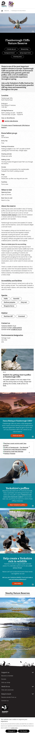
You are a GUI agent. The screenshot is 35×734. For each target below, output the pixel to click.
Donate (3, 679)
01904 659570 (17, 328)
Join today (17, 583)
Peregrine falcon (9, 306)
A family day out (11, 49)
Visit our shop (5, 682)
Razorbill (16, 298)
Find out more (17, 436)
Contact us (4, 700)
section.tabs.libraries (11, 121)
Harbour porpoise (9, 302)
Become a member (7, 676)
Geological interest (9, 53)
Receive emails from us (8, 697)
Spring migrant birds (25, 53)
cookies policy (14, 727)
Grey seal (24, 302)
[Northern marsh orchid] (17, 444)
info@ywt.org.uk (16, 329)
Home (2, 11)
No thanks (23, 731)
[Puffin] (17, 448)
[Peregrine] (17, 452)
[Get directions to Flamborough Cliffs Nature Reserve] (17, 127)
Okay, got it (11, 731)
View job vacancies (7, 690)
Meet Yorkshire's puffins (17, 505)
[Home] (7, 4)
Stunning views (17, 56)
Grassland (21, 316)
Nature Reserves (7, 10)
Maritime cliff (8, 316)
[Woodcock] (17, 450)
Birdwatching (24, 49)
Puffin (6, 298)
